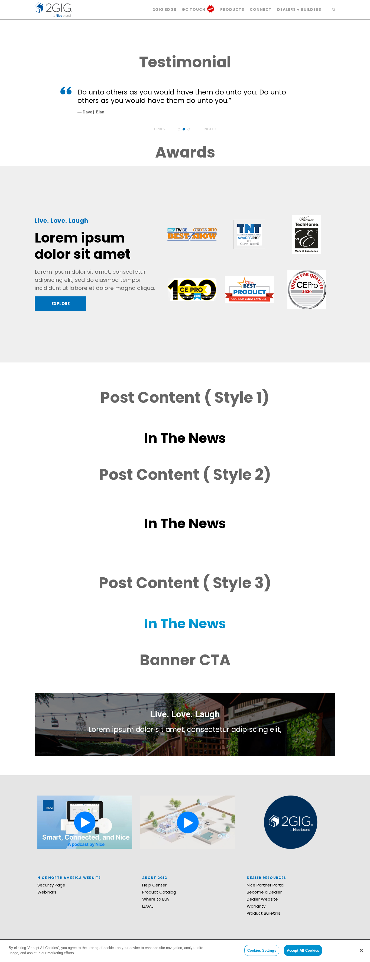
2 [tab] (184, 129)
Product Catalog (159, 892)
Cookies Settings (261, 950)
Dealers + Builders (299, 9)
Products (232, 9)
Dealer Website (262, 899)
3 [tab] (188, 129)
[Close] (361, 950)
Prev (160, 129)
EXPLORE (60, 303)
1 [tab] (179, 129)
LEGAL (147, 906)
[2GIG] (53, 9)
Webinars (46, 892)
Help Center (154, 885)
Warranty (256, 906)
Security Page (51, 885)
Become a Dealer (264, 892)
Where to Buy (155, 899)
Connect (261, 9)
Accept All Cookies (303, 950)
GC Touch (194, 9)
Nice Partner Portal (265, 885)
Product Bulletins (263, 913)
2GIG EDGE (164, 9)
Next (209, 129)
